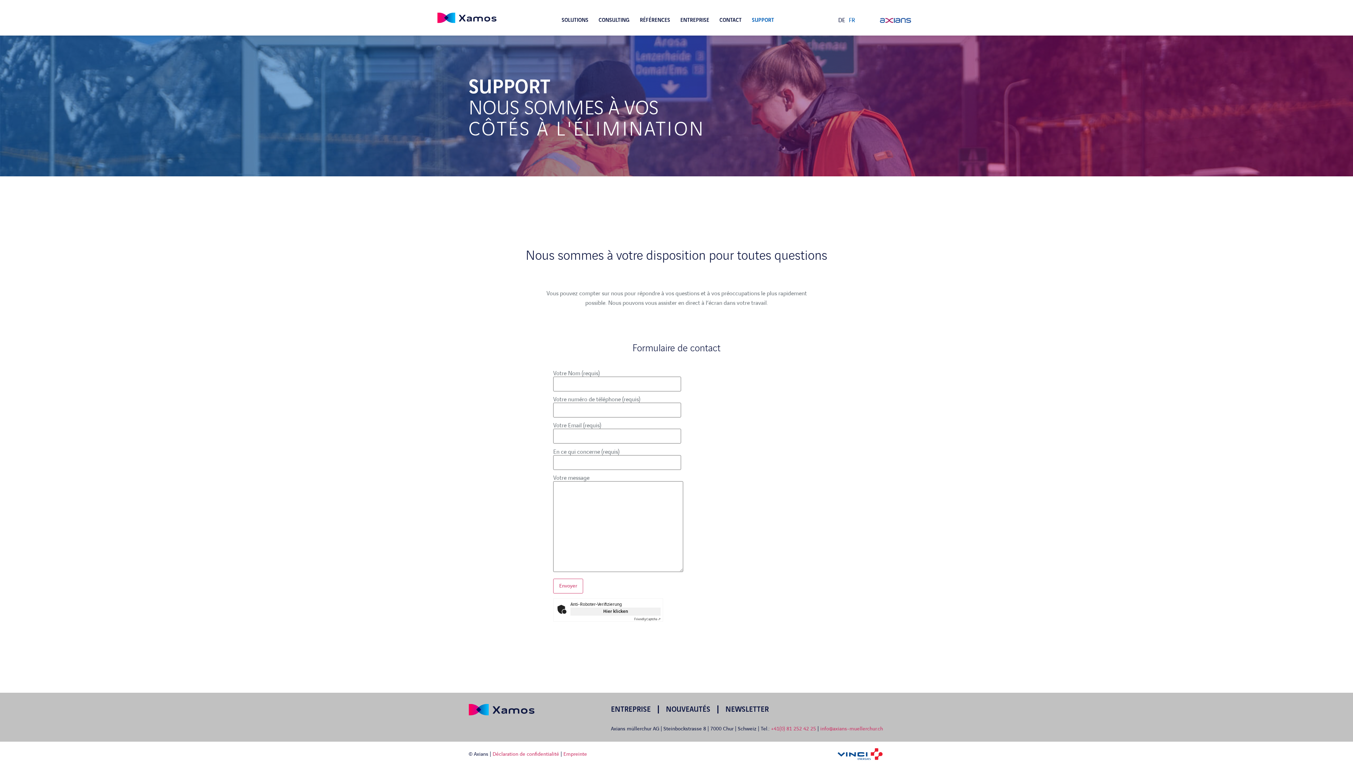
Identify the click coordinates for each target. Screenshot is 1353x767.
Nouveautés (688, 709)
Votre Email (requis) (577, 425)
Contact (730, 20)
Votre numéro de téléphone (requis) (596, 399)
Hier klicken (615, 611)
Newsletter (747, 709)
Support (763, 20)
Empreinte (575, 754)
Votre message (571, 478)
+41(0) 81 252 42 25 (794, 729)
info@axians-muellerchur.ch (851, 729)
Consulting (614, 20)
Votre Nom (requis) (576, 373)
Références (655, 20)
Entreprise (694, 20)
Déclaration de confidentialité (526, 754)
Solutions (575, 20)
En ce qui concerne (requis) (586, 452)
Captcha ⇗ (647, 619)
